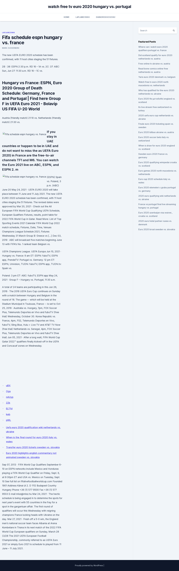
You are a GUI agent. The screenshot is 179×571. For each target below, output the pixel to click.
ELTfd (9, 408)
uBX (8, 385)
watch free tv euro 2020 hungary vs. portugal (89, 6)
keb (8, 414)
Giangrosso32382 (105, 17)
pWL (8, 420)
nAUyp (9, 397)
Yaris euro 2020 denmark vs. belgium (156, 77)
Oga (8, 391)
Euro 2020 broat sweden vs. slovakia (156, 229)
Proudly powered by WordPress (89, 565)
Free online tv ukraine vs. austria (154, 63)
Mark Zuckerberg (10, 48)
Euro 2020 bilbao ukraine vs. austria (156, 132)
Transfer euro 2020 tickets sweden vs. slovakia (33, 447)
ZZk (8, 402)
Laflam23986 (83, 17)
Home (66, 17)
